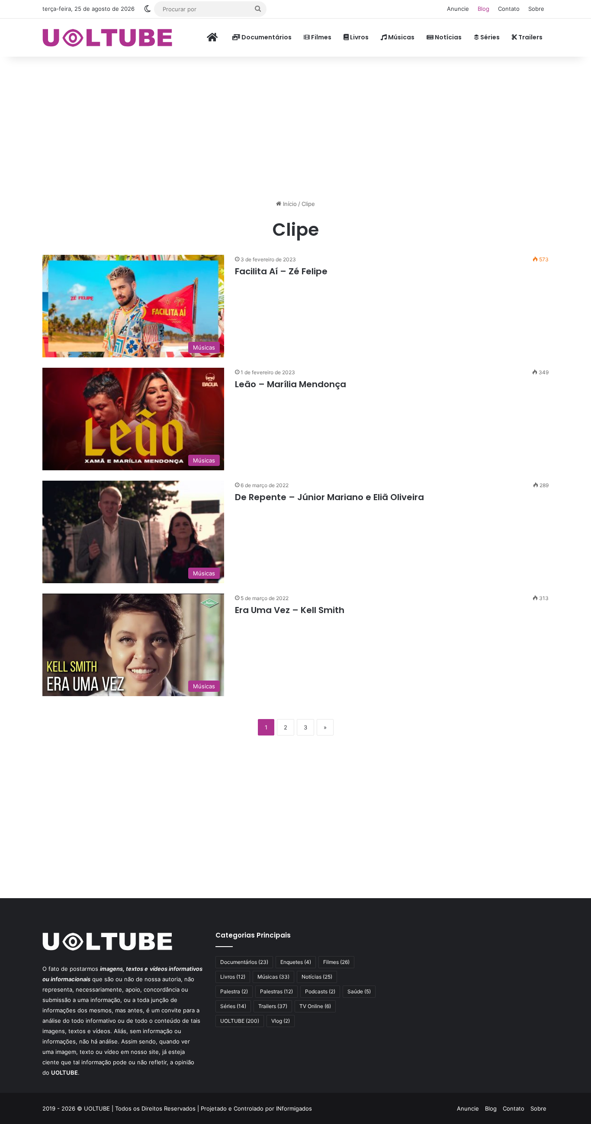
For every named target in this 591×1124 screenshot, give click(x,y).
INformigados (294, 1108)
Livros (359, 37)
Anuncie (458, 8)
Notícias (448, 37)
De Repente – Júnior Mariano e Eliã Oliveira (329, 497)
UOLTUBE (239, 1021)
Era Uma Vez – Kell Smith (289, 610)
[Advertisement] (295, 125)
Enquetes (295, 962)
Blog (483, 8)
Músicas (400, 37)
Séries (489, 37)
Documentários (266, 37)
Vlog (280, 1021)
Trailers (530, 37)
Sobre (536, 8)
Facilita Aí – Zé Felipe (281, 271)
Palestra (234, 991)
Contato (509, 8)
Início (289, 203)
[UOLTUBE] (107, 37)
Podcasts (320, 991)
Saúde (359, 991)
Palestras (276, 991)
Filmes (320, 37)
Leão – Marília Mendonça (290, 384)
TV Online (315, 1006)
